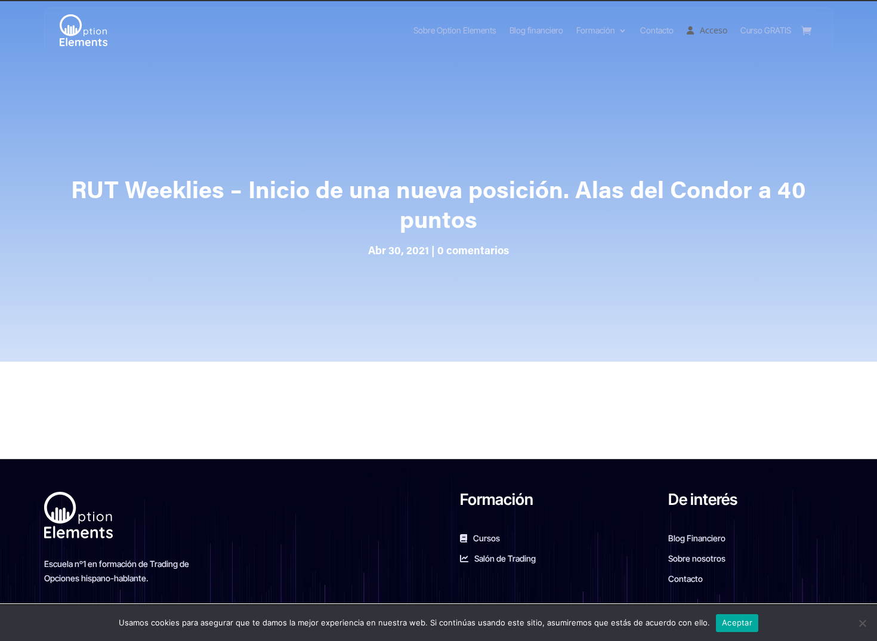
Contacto (657, 30)
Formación (595, 30)
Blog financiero (536, 30)
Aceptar (737, 622)
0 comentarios (473, 251)
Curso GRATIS (765, 30)
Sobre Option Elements (454, 30)
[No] (862, 623)
